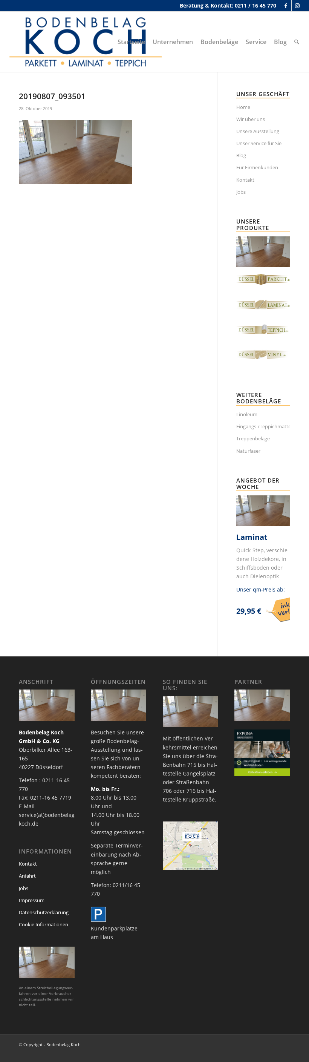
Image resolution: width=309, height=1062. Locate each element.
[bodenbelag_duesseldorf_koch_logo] (88, 42)
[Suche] (297, 42)
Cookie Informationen (43, 924)
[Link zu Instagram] (297, 5)
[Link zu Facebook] (285, 5)
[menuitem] (131, 42)
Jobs (241, 191)
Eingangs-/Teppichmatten (263, 426)
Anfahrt (27, 875)
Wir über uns (250, 119)
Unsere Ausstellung (257, 131)
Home (243, 107)
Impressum (31, 900)
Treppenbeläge (253, 438)
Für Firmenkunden (257, 167)
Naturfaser (248, 450)
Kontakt (245, 179)
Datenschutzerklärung (44, 912)
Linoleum (246, 414)
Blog (241, 155)
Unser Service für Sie (258, 143)
